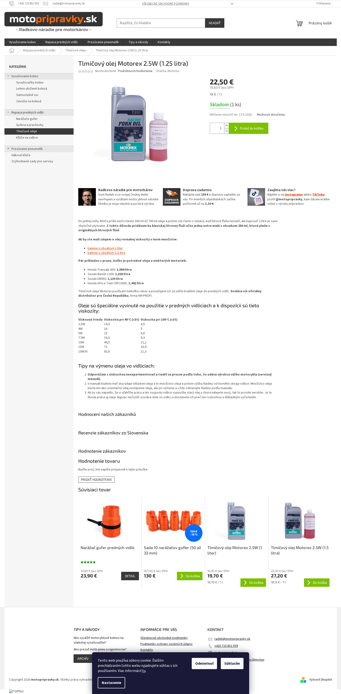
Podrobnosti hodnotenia (135, 71)
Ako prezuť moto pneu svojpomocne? (100, 649)
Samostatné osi (27, 95)
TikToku (318, 194)
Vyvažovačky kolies (30, 82)
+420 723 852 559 (226, 646)
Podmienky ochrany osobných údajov (166, 644)
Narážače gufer (27, 119)
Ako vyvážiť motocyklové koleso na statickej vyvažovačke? (99, 640)
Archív (83, 658)
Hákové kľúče (20, 155)
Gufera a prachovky (30, 125)
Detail (130, 576)
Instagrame (294, 194)
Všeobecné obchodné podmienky (165, 4)
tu (144, 670)
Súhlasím (232, 663)
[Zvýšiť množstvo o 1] (226, 125)
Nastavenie (111, 682)
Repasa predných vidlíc (27, 112)
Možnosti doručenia (271, 115)
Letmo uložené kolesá (31, 88)
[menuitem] (22, 42)
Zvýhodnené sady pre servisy (32, 161)
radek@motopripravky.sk (232, 639)
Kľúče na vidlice (27, 137)
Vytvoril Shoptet (320, 679)
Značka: (167, 71)
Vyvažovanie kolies (24, 76)
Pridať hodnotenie (96, 480)
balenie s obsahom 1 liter (105, 248)
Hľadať (215, 23)
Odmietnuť (204, 663)
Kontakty (146, 650)
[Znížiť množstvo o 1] (226, 131)
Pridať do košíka (251, 128)
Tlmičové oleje (26, 131)
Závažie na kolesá (28, 101)
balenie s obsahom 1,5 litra (106, 252)
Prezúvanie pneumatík (27, 149)
